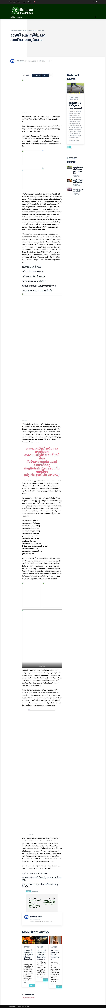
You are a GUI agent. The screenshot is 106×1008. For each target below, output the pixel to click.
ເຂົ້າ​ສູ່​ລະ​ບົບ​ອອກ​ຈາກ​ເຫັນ (29, 998)
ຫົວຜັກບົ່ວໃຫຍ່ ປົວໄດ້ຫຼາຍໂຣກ (77, 181)
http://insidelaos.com (35, 919)
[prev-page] (68, 147)
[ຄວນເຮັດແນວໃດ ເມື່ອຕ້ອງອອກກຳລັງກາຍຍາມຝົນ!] (75, 88)
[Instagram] (96, 1)
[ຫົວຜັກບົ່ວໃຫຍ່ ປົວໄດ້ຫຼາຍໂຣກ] (69, 180)
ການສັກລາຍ (35, 891)
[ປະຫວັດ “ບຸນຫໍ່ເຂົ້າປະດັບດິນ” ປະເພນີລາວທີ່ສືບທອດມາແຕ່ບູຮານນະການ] (41, 940)
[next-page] (70, 147)
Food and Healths (74, 98)
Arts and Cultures (19, 30)
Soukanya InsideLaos (76, 176)
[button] (34, 2)
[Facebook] (94, 1)
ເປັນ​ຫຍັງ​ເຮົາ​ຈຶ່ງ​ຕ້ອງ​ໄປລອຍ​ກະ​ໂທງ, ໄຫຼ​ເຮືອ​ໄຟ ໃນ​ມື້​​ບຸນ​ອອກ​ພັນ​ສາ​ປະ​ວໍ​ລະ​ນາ (28, 956)
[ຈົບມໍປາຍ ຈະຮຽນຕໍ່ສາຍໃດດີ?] (69, 189)
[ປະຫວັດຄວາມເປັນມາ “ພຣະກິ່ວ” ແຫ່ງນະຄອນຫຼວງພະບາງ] (55, 940)
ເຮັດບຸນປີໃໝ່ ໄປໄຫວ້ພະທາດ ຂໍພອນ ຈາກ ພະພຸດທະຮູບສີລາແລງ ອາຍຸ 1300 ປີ (34, 904)
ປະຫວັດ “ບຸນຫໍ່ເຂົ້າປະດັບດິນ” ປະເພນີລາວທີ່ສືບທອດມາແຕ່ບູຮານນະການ (41, 954)
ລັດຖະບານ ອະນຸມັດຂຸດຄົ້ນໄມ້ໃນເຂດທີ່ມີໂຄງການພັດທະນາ (49, 902)
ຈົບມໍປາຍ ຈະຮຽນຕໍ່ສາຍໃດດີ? (78, 190)
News (41, 30)
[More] (51, 75)
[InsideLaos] (12, 61)
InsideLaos (20, 61)
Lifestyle (33, 30)
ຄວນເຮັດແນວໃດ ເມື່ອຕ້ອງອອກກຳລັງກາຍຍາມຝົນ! (75, 105)
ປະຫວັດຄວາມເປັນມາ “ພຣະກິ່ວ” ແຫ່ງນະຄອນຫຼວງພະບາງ (55, 954)
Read (31, 985)
